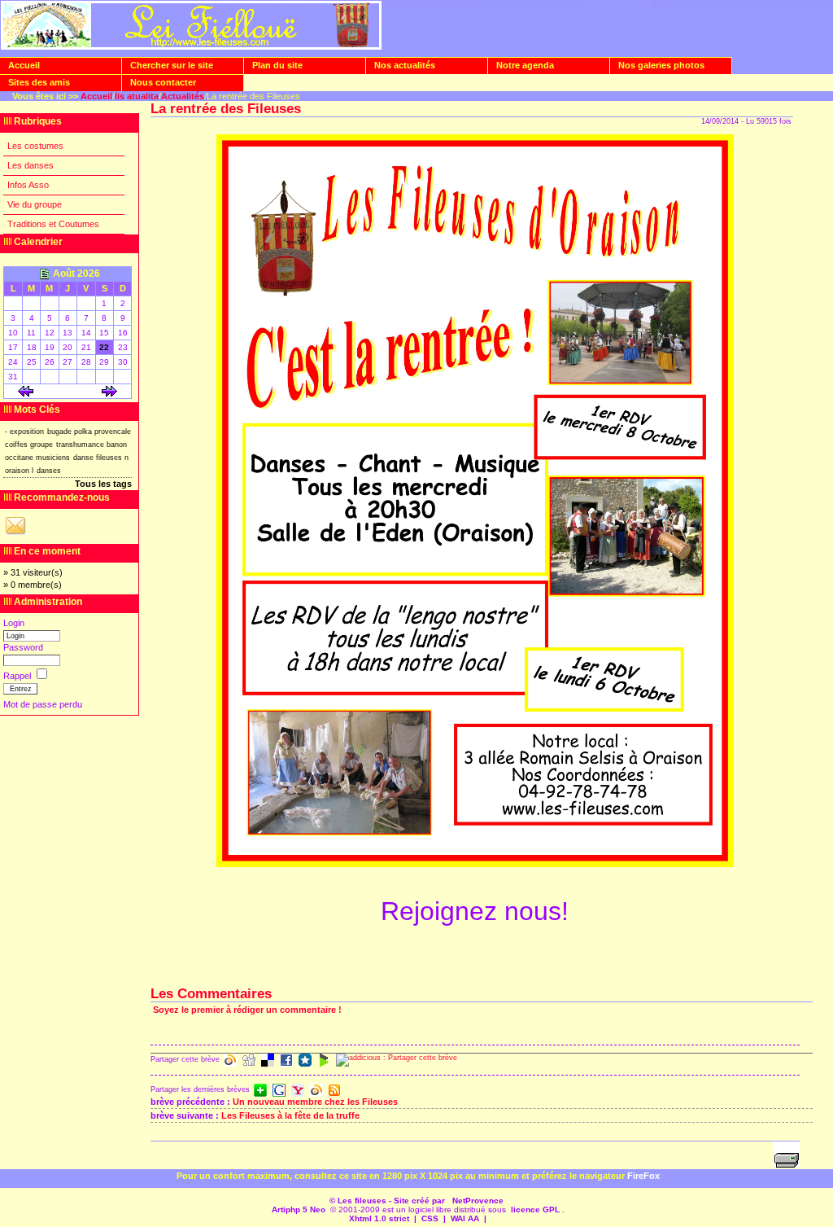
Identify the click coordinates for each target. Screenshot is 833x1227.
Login (13, 623)
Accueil (96, 96)
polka (83, 431)
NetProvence (478, 1200)
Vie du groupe (34, 204)
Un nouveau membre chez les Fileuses (315, 1101)
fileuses (109, 458)
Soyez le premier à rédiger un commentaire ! (247, 1009)
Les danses (30, 165)
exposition (27, 431)
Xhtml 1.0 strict (379, 1218)
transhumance (80, 444)
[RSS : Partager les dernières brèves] (334, 1090)
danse (83, 458)
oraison (17, 471)
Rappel (18, 676)
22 (104, 347)
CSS (429, 1218)
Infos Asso (28, 185)
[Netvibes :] (260, 1090)
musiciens (53, 458)
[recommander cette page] (15, 534)
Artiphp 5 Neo (298, 1209)
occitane (19, 458)
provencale (112, 431)
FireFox (643, 1176)
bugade (59, 431)
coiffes (16, 444)
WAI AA (465, 1218)
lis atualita (137, 96)
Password (23, 647)
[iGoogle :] (279, 1090)
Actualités (182, 96)
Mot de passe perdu (42, 704)
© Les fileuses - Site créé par (388, 1200)
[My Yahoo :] (298, 1090)
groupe (41, 444)
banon (117, 444)
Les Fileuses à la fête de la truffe (290, 1115)
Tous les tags (103, 484)
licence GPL (535, 1209)
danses (49, 471)
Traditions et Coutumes (53, 224)
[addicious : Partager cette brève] (396, 1060)
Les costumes (35, 146)
